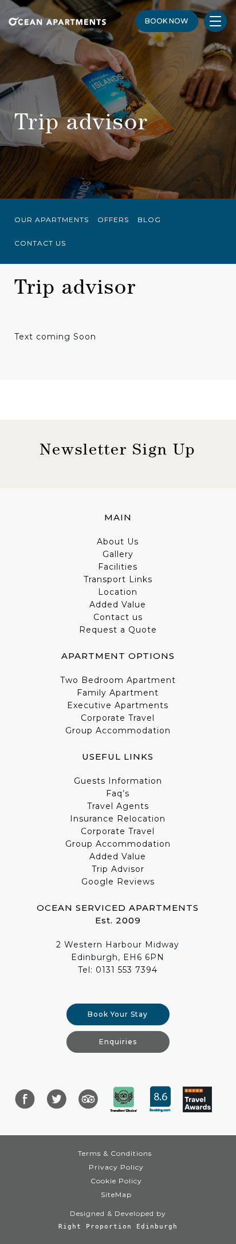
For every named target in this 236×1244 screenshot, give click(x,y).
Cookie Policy (116, 1180)
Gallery (118, 554)
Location (117, 592)
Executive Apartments (117, 705)
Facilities (117, 567)
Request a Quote (118, 630)
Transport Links (118, 579)
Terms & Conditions (115, 1153)
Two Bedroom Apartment (118, 680)
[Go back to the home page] (57, 20)
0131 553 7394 (127, 970)
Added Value (117, 604)
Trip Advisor (118, 869)
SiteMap (116, 1194)
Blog (149, 219)
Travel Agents (118, 806)
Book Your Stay (118, 1014)
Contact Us (40, 243)
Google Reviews (118, 881)
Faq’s (117, 793)
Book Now (166, 21)
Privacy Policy (116, 1167)
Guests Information (118, 781)
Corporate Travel (118, 718)
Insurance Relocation (118, 818)
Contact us (118, 617)
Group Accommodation (118, 730)
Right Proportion (95, 1226)
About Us (118, 541)
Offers (113, 219)
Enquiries (118, 1041)
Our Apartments (51, 219)
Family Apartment (118, 693)
